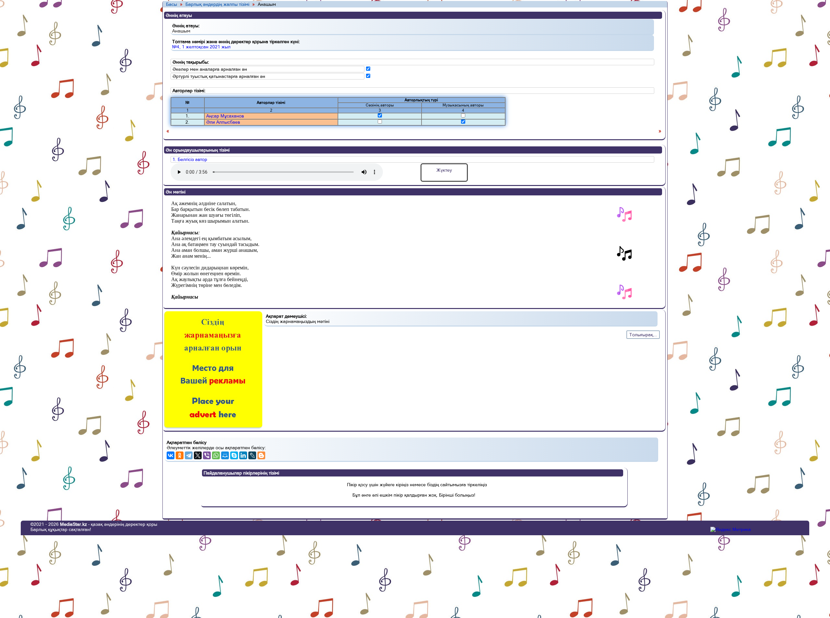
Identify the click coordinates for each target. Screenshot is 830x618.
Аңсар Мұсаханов (225, 115)
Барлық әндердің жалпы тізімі (217, 4)
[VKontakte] (170, 455)
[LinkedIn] (243, 455)
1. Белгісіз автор (189, 159)
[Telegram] (189, 455)
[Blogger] (261, 455)
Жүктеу (444, 170)
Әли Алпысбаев (223, 122)
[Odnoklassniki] (180, 455)
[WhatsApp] (216, 455)
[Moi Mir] (225, 455)
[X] (198, 455)
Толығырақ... (643, 334)
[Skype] (234, 455)
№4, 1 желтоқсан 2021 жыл (201, 46)
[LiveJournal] (252, 455)
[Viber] (207, 455)
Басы (171, 4)
